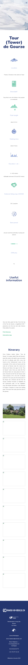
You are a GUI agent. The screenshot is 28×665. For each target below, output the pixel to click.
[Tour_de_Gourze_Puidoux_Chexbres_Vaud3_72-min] (14, 496)
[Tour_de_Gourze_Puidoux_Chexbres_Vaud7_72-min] (14, 445)
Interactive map (7, 335)
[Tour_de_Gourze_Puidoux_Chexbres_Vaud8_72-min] (14, 428)
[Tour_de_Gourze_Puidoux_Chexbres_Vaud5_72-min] (14, 479)
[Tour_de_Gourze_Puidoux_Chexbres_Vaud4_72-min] (14, 580)
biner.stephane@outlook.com (14, 639)
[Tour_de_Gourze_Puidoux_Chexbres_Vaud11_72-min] (14, 529)
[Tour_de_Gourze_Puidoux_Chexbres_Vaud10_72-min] (14, 546)
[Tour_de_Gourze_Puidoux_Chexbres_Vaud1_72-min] (14, 513)
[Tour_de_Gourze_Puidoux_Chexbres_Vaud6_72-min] (14, 462)
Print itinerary (7, 332)
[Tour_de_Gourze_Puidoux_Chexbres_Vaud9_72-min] (14, 411)
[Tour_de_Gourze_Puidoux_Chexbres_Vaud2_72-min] (14, 563)
